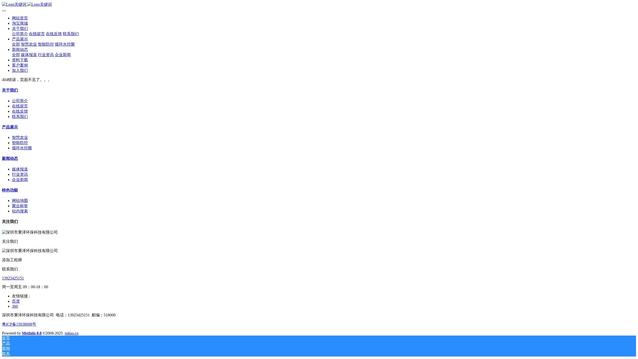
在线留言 (20, 106)
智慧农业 (20, 137)
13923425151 (13, 278)
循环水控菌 (22, 148)
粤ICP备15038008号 (19, 324)
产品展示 (10, 127)
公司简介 (20, 101)
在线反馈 (20, 111)
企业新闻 (20, 180)
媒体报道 (20, 169)
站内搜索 (20, 211)
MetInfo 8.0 (32, 333)
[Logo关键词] (319, 4)
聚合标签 (20, 206)
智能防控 (20, 143)
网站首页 (20, 18)
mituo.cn (72, 333)
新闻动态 (10, 158)
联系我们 (20, 116)
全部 (16, 44)
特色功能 (10, 190)
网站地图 (20, 200)
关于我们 (10, 90)
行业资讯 (20, 174)
